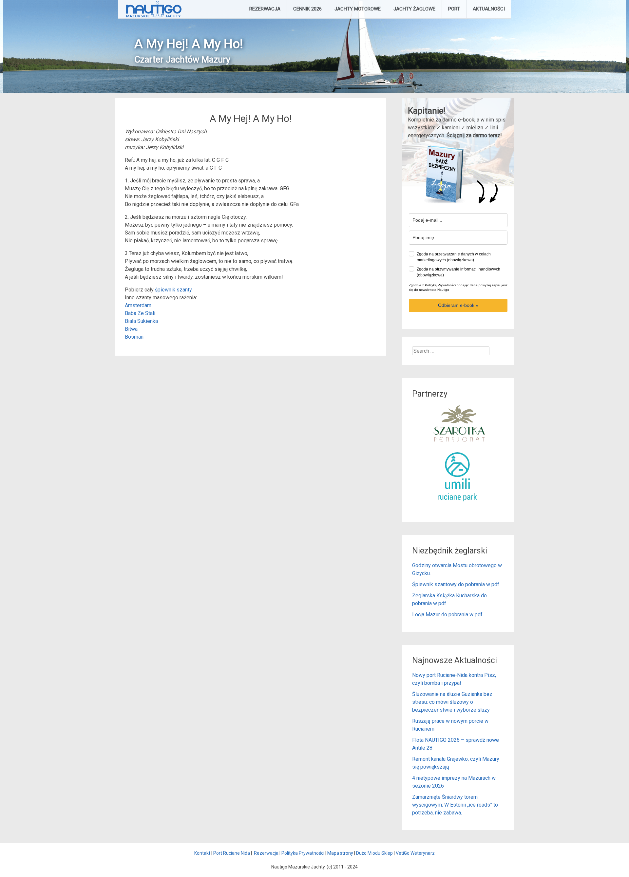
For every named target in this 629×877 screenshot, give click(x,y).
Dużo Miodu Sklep (374, 853)
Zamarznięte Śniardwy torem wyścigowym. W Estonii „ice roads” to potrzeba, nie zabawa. (455, 805)
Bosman (134, 337)
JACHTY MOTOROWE (357, 9)
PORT (454, 9)
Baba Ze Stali (140, 313)
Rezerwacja (266, 853)
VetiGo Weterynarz (415, 853)
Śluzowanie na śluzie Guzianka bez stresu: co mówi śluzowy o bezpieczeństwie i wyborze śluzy (452, 702)
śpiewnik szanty (173, 290)
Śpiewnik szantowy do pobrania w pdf (455, 584)
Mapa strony (340, 853)
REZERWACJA (264, 9)
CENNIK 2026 (307, 9)
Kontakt (202, 853)
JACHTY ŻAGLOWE (414, 9)
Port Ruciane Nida (231, 853)
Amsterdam (138, 305)
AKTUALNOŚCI (489, 9)
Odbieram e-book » (458, 305)
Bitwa (131, 329)
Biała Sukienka (141, 321)
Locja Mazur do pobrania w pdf (447, 614)
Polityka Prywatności (302, 853)
